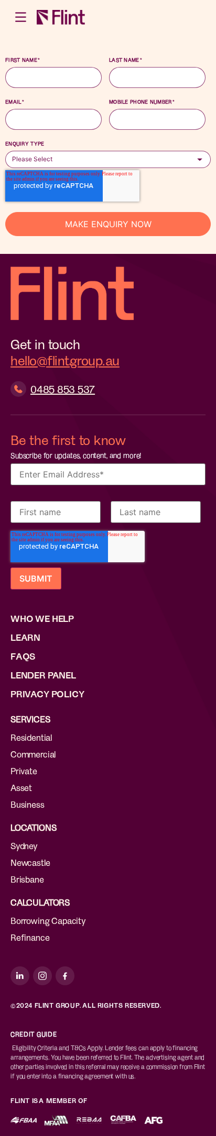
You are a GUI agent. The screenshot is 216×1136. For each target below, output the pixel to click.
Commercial (33, 754)
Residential (31, 737)
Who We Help (42, 618)
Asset (21, 787)
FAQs (22, 656)
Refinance (29, 937)
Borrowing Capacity (48, 920)
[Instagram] (42, 975)
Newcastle (30, 862)
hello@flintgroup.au (65, 360)
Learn (25, 637)
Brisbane (27, 879)
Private (23, 770)
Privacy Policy (47, 693)
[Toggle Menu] (21, 17)
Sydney (24, 845)
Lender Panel (43, 675)
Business (27, 804)
